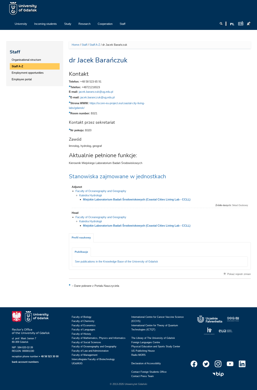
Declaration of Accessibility (146, 363)
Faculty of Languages (83, 329)
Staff (15, 52)
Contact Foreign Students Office (149, 371)
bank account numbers (25, 361)
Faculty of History (81, 333)
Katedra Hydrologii (90, 195)
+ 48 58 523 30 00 (49, 356)
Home (75, 44)
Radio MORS (138, 355)
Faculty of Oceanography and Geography (100, 191)
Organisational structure (26, 59)
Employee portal (22, 79)
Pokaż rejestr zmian (239, 274)
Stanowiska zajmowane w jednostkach (117, 176)
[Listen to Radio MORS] (240, 23)
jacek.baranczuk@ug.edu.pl (96, 91)
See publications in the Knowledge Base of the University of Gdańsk (116, 261)
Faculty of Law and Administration (90, 350)
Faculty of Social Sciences (86, 342)
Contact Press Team (142, 376)
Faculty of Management (84, 355)
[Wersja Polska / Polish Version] (232, 24)
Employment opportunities (28, 72)
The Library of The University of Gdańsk (153, 338)
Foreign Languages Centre (145, 342)
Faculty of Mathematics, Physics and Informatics (98, 338)
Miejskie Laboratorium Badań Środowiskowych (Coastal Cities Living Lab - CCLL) (136, 199)
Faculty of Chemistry (83, 321)
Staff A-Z (17, 66)
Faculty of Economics (84, 325)
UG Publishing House (143, 350)
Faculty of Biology (81, 317)
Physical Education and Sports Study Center (155, 346)
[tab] (81, 237)
